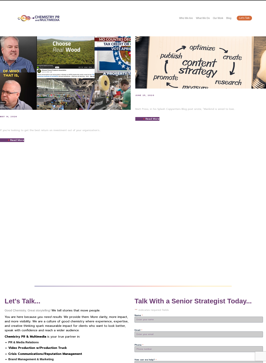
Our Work (218, 18)
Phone (139, 345)
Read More (17, 140)
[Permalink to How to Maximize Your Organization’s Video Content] (65, 73)
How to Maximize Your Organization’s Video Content (60, 122)
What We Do (203, 18)
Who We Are (186, 18)
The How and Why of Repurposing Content (185, 101)
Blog (228, 18)
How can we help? (146, 359)
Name (139, 315)
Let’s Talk (244, 18)
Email (138, 330)
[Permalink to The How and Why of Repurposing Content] (200, 62)
